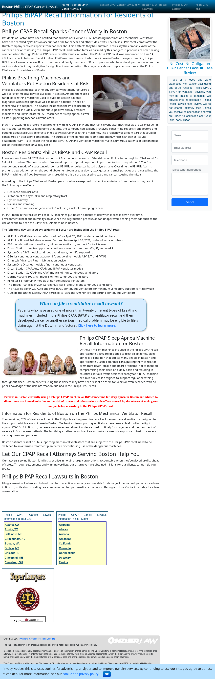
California (65, 543)
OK (107, 674)
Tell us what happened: (186, 169)
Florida (63, 562)
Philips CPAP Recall (201, 7)
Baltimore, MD (14, 534)
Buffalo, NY (12, 548)
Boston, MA (12, 543)
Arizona (64, 534)
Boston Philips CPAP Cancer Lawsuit (30, 6)
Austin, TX (11, 529)
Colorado (65, 548)
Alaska (63, 529)
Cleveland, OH (14, 562)
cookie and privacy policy (80, 674)
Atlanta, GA (12, 524)
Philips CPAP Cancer (180, 7)
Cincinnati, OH (14, 557)
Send (190, 202)
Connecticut (67, 553)
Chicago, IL (12, 553)
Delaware (65, 557)
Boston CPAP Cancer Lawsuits (119, 5)
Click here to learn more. (97, 325)
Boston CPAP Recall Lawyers (154, 7)
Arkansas (65, 538)
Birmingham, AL (15, 538)
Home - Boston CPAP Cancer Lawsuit (75, 7)
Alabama (64, 524)
